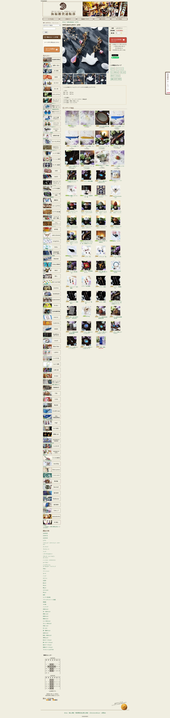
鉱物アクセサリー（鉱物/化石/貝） (51, 109)
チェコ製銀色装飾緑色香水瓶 (73, 332)
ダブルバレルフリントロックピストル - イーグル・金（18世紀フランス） (86, 242)
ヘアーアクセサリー (48, 554)
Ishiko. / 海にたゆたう (48, 249)
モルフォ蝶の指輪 (88, 181)
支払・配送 (71, 712)
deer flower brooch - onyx (117, 197)
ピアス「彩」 (88, 256)
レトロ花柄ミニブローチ (119, 167)
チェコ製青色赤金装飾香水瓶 (102, 317)
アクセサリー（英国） (48, 132)
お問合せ (102, 19)
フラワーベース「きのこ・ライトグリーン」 (72, 228)
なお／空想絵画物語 (48, 419)
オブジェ (45, 578)
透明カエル (73, 125)
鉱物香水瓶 (45, 138)
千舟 (44, 396)
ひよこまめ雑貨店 (47, 460)
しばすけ (45, 355)
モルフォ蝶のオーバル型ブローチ (102, 182)
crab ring (88, 316)
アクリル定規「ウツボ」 (89, 147)
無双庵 (44, 484)
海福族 (44, 602)
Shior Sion (45, 349)
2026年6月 (45, 538)
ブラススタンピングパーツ (49, 226)
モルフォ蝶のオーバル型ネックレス (73, 167)
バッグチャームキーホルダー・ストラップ (49, 565)
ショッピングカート (119, 19)
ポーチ (44, 573)
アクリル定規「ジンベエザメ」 (119, 127)
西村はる (45, 454)
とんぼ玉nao (46, 413)
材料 (44, 595)
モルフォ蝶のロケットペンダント (73, 348)
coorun (44, 320)
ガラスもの (45, 590)
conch (44, 343)
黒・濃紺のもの (46, 630)
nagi (44, 425)
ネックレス (45, 546)
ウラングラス (46, 97)
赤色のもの (45, 609)
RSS (48, 700)
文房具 (44, 179)
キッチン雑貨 (46, 167)
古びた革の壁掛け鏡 (104, 126)
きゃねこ (45, 308)
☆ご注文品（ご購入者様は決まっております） (51, 527)
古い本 (44, 91)
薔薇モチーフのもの (48, 647)
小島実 (44, 331)
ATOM (54, 700)
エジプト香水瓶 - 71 (118, 257)
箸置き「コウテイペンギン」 (73, 256)
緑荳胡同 (45, 507)
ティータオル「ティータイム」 (102, 196)
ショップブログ (85, 19)
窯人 (44, 279)
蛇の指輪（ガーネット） (73, 196)
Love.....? (45, 513)
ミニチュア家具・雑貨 (48, 220)
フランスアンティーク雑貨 (49, 599)
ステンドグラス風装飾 (48, 197)
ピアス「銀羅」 (103, 302)
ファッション (46, 571)
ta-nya (44, 378)
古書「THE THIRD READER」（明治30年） (72, 317)
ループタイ (45, 562)
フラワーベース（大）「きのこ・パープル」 (72, 243)
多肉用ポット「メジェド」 (117, 181)
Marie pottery (46, 472)
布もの (44, 585)
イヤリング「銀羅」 (88, 302)
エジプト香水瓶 (46, 214)
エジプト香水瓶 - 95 (74, 272)
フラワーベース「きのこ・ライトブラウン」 (86, 213)
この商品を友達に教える (119, 46)
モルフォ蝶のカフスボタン (117, 332)
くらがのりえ (46, 326)
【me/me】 (45, 490)
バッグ (44, 576)
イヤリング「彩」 (103, 256)
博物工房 (45, 437)
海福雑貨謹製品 (46, 62)
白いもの (45, 628)
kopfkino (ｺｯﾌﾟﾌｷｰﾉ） (48, 337)
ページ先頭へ (124, 707)
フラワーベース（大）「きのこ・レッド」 (115, 212)
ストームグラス (46, 208)
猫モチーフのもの (47, 644)
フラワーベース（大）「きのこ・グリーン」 (101, 213)
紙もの (44, 583)
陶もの (44, 587)
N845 (44, 273)
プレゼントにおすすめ (48, 649)
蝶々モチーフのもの (48, 642)
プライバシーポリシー (95, 712)
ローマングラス (46, 144)
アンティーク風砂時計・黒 (88, 196)
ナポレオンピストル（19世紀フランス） (72, 181)
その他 (44, 604)
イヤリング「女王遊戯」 (74, 287)
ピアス (44, 540)
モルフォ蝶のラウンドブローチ (88, 332)
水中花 (44, 232)
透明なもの (45, 637)
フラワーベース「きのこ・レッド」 (72, 212)
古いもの (45, 85)
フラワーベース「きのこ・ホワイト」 (86, 227)
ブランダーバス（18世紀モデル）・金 (118, 146)
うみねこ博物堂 (46, 267)
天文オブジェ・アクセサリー (50, 150)
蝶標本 (44, 203)
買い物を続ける (119, 48)
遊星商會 (45, 495)
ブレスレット (46, 549)
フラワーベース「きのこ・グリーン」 (101, 227)
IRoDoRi (45, 261)
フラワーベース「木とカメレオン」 (104, 147)
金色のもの (45, 633)
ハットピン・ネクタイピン (49, 560)
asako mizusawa (46, 238)
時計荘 (44, 408)
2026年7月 (45, 535)
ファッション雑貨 (47, 162)
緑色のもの (45, 616)
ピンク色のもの (46, 621)
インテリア (45, 606)
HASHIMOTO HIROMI (48, 443)
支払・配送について (67, 19)
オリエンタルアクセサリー (49, 126)
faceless (44, 519)
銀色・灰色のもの (47, 635)
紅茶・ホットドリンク (48, 79)
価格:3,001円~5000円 (116, 79)
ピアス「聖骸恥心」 (117, 287)
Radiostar (45, 501)
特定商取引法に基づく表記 (119, 50)
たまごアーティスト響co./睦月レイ (51, 384)
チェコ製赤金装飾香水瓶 (117, 317)
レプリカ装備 (46, 191)
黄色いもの (45, 614)
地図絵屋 (45, 390)
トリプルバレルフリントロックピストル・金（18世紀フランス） (116, 303)
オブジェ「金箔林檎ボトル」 (88, 272)
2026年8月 (45, 533)
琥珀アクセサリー (47, 115)
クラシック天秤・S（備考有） (102, 241)
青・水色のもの (46, 611)
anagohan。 (45, 244)
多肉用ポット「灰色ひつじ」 (103, 166)
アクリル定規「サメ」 (74, 147)
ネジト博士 (45, 431)
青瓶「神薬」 (103, 347)
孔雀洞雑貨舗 (46, 314)
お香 (44, 173)
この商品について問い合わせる (119, 44)
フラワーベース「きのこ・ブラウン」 (115, 227)
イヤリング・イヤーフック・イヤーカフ (51, 543)
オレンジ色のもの (47, 623)
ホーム (50, 19)
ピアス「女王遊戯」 (86, 286)
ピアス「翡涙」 (103, 286)
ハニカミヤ (45, 449)
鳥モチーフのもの (47, 640)
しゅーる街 (45, 367)
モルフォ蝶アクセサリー (49, 121)
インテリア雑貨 (46, 156)
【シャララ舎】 (46, 361)
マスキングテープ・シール (49, 185)
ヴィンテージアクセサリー (49, 103)
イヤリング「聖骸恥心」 (74, 302)
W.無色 (44, 525)
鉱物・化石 (45, 68)
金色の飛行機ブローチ (103, 272)
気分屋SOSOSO (46, 302)
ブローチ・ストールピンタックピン (49, 557)
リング (44, 551)
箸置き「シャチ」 (117, 241)
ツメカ (44, 402)
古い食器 (45, 74)
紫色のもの (45, 618)
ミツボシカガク (46, 478)
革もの (44, 592)
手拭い (44, 568)
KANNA (45, 290)
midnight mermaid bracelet (117, 272)
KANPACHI (46, 296)
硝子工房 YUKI (46, 285)
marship (44, 466)
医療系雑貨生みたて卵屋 (49, 255)
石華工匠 (45, 372)
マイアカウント (51, 22)
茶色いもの (45, 625)
